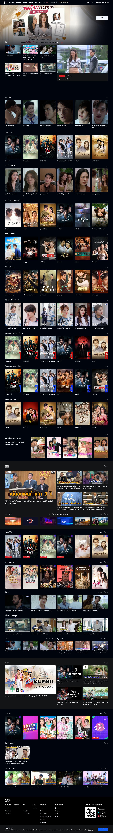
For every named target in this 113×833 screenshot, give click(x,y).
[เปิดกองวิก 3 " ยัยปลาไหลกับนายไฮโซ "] (95, 778)
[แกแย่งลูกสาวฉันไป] (100, 180)
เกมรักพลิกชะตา (78, 295)
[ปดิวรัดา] (82, 147)
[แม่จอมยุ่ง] (70, 447)
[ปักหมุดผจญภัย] (13, 49)
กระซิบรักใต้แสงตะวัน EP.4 (63, 328)
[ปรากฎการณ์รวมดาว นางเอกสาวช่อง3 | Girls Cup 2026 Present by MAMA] (30, 49)
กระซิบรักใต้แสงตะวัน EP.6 (98, 328)
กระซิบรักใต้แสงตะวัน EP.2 (29, 328)
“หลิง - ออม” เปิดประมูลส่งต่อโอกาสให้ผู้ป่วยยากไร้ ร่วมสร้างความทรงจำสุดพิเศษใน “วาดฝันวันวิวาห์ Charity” (82, 652)
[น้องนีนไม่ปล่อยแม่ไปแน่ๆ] (82, 180)
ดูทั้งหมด (68, 79)
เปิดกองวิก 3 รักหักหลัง (10, 787)
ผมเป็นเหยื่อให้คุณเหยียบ (11, 194)
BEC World (42, 808)
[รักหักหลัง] (82, 215)
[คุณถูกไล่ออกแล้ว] (48, 180)
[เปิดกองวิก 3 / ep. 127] (13, 727)
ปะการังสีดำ (77, 361)
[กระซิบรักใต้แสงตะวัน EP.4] (65, 314)
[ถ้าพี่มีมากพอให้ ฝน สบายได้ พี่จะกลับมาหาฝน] (48, 49)
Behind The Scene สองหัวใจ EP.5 (47, 74)
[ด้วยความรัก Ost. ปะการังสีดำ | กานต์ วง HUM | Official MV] (69, 693)
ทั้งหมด (106, 466)
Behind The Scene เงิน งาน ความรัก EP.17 (67, 634)
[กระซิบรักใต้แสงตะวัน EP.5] (82, 314)
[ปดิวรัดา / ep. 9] (100, 546)
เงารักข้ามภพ (43, 295)
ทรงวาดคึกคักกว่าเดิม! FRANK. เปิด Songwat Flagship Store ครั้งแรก (64, 652)
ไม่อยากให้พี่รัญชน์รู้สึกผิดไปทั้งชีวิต (30, 195)
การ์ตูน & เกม (7, 814)
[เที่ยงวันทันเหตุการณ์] (30, 521)
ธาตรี (58, 394)
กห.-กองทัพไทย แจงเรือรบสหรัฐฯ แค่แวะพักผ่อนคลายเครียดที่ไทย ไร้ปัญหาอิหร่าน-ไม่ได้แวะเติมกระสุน (68, 487)
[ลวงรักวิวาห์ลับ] (65, 281)
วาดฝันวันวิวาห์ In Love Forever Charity (30, 74)
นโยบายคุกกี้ (42, 819)
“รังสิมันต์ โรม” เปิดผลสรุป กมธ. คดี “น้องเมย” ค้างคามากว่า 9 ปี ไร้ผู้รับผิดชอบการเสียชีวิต (29, 502)
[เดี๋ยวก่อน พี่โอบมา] (13, 112)
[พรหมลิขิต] (100, 413)
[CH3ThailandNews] (65, 521)
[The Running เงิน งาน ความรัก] (65, 147)
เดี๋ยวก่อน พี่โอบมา (9, 126)
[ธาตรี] (65, 380)
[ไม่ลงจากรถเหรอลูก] (65, 112)
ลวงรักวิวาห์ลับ (60, 295)
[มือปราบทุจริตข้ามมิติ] (13, 281)
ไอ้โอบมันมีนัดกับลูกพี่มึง (45, 126)
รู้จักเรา (41, 811)
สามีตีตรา (42, 262)
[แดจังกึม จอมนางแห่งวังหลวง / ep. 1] (30, 577)
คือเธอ (6, 229)
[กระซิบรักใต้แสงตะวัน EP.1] (13, 314)
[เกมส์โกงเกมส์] (48, 147)
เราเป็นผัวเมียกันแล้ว (44, 651)
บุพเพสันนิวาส (43, 229)
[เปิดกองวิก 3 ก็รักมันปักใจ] (69, 778)
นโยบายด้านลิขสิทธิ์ (43, 814)
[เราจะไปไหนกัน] (30, 645)
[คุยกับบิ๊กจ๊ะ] (100, 521)
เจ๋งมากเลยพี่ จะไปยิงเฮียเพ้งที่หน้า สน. (14, 611)
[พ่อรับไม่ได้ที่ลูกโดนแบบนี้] (65, 180)
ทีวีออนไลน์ (35, 808)
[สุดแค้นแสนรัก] (82, 413)
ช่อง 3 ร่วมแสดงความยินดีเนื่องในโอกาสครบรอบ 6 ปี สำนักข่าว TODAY (100, 652)
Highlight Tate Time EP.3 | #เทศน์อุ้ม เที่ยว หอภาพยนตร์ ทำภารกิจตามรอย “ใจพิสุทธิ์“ (16, 763)
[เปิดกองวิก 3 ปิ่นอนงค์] (43, 778)
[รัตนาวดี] (38, 447)
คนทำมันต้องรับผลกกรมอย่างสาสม (99, 127)
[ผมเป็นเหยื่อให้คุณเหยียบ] (13, 180)
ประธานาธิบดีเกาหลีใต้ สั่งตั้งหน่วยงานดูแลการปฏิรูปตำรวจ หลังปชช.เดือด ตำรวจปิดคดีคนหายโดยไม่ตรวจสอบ (69, 508)
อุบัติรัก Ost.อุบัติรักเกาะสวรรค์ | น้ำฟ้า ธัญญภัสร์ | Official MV (12, 74)
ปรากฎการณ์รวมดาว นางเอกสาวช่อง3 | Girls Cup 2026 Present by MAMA (29, 58)
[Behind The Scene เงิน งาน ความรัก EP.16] (95, 625)
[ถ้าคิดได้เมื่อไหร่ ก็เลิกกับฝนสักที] (95, 602)
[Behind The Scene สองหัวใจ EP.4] (43, 625)
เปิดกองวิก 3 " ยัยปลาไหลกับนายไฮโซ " (92, 787)
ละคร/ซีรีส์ (7, 808)
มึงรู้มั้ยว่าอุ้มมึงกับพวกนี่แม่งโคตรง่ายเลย (66, 611)
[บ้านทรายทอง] (100, 147)
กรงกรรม (77, 262)
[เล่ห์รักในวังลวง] (100, 281)
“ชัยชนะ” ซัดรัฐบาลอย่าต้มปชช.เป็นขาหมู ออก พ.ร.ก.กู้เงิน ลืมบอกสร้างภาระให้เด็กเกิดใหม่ (94, 508)
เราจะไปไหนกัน (26, 651)
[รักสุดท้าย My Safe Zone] (100, 215)
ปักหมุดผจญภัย (9, 56)
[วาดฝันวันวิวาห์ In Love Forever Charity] (30, 67)
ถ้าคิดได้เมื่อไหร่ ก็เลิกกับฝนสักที (90, 611)
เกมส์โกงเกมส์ (43, 161)
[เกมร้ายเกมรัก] (13, 248)
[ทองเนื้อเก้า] (30, 413)
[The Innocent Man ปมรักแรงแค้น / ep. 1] (100, 577)
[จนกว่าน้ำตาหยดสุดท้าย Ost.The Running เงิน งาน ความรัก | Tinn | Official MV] (95, 693)
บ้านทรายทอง (95, 161)
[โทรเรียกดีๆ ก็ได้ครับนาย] (82, 112)
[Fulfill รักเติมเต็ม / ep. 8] (82, 546)
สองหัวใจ (7, 161)
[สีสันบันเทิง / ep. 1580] (30, 727)
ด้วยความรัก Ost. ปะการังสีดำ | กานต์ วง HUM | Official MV (68, 703)
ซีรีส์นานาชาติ (7, 811)
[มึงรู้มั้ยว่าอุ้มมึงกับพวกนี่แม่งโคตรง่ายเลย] (69, 602)
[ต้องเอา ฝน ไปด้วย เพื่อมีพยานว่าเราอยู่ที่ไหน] (43, 602)
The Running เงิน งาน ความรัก (64, 161)
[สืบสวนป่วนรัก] (54, 447)
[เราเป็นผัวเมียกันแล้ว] (48, 645)
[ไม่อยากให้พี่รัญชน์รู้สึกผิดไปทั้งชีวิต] (30, 180)
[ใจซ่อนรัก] (30, 215)
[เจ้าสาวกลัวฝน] (85, 447)
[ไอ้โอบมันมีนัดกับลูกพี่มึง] (48, 112)
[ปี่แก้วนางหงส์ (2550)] (101, 447)
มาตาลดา (59, 427)
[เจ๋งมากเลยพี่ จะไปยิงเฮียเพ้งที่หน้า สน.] (17, 602)
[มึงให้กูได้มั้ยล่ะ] (30, 112)
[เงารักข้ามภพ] (48, 281)
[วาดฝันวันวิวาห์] (30, 147)
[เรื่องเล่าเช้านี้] (13, 521)
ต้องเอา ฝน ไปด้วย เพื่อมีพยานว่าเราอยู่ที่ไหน (41, 611)
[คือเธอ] (13, 215)
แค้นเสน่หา (59, 262)
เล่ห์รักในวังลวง (95, 295)
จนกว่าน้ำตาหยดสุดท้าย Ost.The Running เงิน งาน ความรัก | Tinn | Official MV (95, 703)
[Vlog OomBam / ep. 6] (65, 727)
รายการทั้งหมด (17, 808)
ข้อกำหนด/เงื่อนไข (43, 822)
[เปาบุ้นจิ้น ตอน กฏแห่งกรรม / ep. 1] (65, 577)
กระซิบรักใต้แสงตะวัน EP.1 (11, 328)
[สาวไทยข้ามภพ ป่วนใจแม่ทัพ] (30, 281)
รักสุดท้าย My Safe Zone (98, 229)
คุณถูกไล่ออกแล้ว (44, 194)
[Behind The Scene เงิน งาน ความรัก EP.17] (69, 625)
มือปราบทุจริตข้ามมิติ (10, 295)
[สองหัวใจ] (13, 147)
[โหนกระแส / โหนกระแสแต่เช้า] (48, 521)
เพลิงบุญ (25, 262)
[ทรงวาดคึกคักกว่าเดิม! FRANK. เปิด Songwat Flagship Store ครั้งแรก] (65, 645)
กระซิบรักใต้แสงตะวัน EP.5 (81, 328)
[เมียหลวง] (100, 248)
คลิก (102, 18)
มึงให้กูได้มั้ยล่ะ (26, 126)
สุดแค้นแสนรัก (78, 427)
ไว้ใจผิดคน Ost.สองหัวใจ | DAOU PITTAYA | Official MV (67, 682)
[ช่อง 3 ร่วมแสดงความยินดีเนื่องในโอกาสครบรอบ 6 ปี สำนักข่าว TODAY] (100, 645)
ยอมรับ (102, 829)
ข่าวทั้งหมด (25, 808)
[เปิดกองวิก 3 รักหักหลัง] (17, 778)
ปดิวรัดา (77, 161)
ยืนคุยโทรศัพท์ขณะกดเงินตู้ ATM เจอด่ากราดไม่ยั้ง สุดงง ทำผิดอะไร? (95, 487)
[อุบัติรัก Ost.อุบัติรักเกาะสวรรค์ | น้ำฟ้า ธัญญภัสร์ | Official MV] (13, 67)
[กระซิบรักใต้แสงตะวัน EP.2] (30, 314)
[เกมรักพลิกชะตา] (82, 281)
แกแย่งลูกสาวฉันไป (96, 194)
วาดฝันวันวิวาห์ (26, 161)
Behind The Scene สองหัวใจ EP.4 (39, 634)
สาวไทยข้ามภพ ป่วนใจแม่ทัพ (29, 295)
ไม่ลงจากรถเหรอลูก (62, 126)
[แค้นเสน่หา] (65, 248)
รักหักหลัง (77, 229)
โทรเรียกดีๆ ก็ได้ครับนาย (80, 126)
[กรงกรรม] (82, 248)
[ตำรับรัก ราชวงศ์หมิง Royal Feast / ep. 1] (82, 577)
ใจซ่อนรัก (25, 229)
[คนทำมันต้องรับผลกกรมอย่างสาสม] (100, 112)
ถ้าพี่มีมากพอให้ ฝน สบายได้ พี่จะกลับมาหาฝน (47, 57)
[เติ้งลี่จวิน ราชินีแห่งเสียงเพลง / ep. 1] (13, 577)
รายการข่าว (25, 811)
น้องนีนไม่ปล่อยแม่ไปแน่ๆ (80, 194)
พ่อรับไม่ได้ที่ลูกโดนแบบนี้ (63, 194)
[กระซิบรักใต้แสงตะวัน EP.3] (48, 314)
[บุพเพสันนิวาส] (48, 215)
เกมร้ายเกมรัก (8, 262)
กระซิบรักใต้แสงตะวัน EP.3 (46, 328)
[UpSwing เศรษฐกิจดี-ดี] (82, 521)
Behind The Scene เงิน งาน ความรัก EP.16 (93, 634)
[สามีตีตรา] (48, 248)
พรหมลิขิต (94, 427)
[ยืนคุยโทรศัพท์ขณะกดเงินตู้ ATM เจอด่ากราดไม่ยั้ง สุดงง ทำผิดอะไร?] (95, 477)
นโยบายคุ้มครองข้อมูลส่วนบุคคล (46, 816)
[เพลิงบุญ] (30, 248)
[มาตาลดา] (65, 413)
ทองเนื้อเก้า (25, 427)
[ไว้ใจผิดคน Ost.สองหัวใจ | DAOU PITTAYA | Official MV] (69, 672)
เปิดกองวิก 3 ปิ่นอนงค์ (36, 787)
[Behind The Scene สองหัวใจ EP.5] (48, 67)
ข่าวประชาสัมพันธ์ (26, 814)
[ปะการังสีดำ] (82, 347)
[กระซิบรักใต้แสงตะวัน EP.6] (100, 314)
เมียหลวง (94, 262)
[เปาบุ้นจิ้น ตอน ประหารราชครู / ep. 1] (48, 577)
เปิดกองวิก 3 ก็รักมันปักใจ (63, 787)
